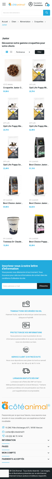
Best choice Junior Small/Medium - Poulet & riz (13, 203)
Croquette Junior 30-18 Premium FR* (13, 88)
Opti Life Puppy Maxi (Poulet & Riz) (39, 126)
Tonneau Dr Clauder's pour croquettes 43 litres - (13, 242)
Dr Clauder (33, 161)
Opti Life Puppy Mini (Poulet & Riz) (39, 88)
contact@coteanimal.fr (14, 432)
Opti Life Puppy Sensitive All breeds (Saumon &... (13, 165)
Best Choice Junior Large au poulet (39, 203)
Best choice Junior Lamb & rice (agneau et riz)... (39, 165)
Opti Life (32, 84)
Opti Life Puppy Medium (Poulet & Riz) (13, 126)
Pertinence (23, 52)
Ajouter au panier (13, 253)
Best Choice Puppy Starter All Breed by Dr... (39, 242)
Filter (40, 52)
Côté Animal (8, 84)
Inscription (38, 3)
